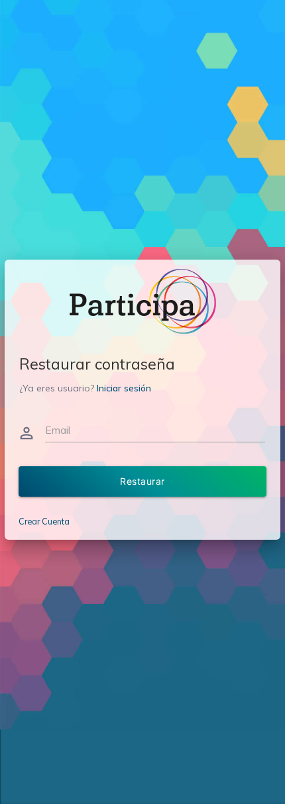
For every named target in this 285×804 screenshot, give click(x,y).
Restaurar (142, 481)
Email (57, 429)
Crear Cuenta (44, 521)
